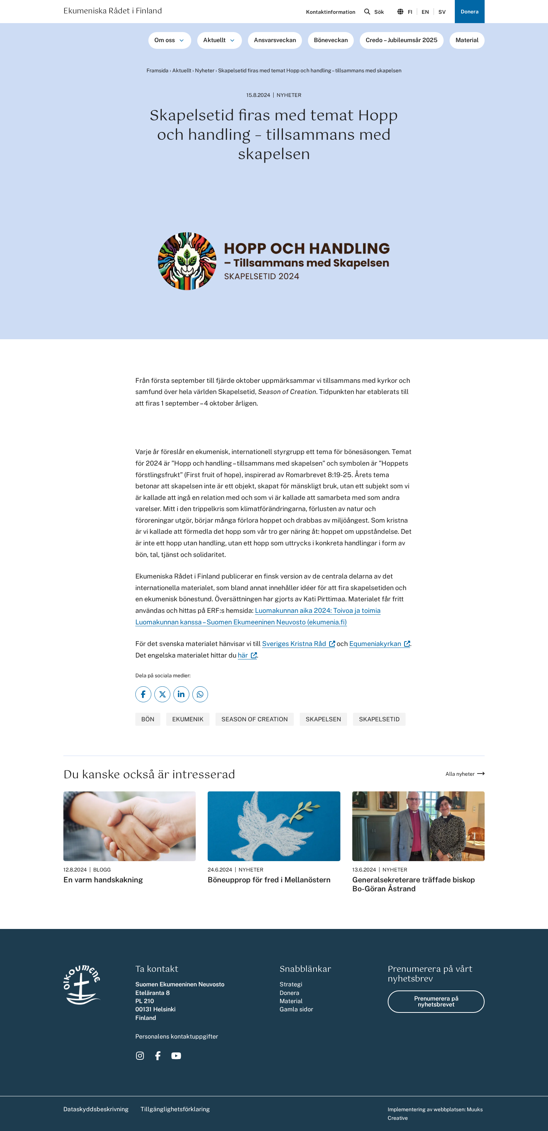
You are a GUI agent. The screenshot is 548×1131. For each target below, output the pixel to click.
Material (467, 40)
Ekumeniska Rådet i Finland (112, 11)
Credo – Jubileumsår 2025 (402, 40)
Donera (470, 12)
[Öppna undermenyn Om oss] (181, 40)
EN (425, 12)
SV (442, 12)
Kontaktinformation (330, 12)
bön (147, 719)
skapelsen (323, 719)
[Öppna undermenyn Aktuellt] (232, 40)
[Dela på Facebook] (143, 694)
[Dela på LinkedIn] (181, 694)
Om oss (164, 40)
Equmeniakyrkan (379, 644)
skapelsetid (379, 719)
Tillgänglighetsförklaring (175, 1109)
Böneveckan (331, 40)
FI (410, 12)
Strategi (291, 984)
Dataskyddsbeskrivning (96, 1109)
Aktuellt (214, 40)
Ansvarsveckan (275, 40)
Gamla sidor (296, 1009)
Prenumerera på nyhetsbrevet (436, 1001)
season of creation (254, 719)
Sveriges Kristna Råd (298, 644)
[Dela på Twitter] (162, 694)
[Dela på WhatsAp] (200, 694)
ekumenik (188, 719)
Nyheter (204, 70)
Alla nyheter (460, 774)
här (247, 655)
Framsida (158, 70)
